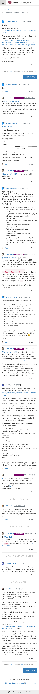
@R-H (4, 478)
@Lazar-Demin (7, 127)
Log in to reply (30, 77)
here (10, 486)
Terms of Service (18, 683)
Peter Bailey (9, 506)
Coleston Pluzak (11, 563)
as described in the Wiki (21, 361)
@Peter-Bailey (8, 537)
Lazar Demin (10, 98)
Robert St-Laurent (11, 188)
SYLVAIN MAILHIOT (12, 21)
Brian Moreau (10, 589)
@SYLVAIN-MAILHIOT (11, 101)
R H (7, 385)
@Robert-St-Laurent (9, 258)
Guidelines (7, 683)
